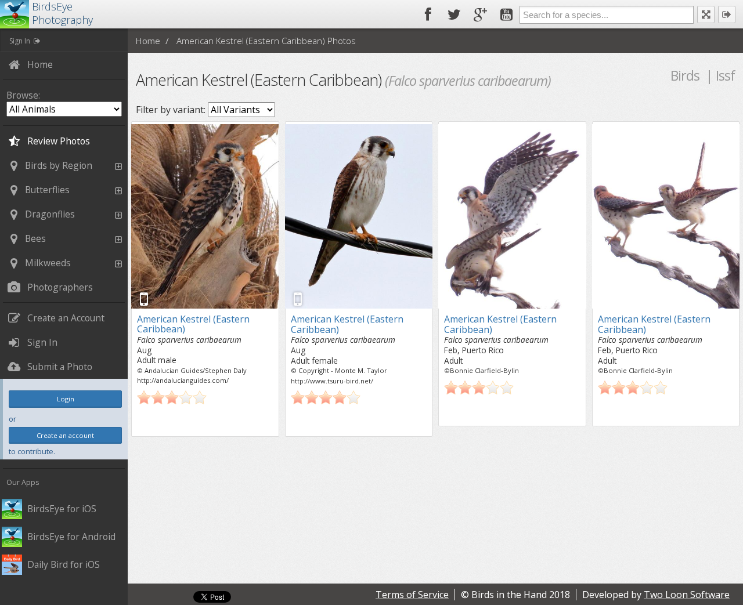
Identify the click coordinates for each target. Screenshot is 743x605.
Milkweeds (48, 262)
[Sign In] (726, 14)
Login (65, 398)
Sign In (20, 41)
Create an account (65, 435)
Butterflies (47, 189)
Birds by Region (58, 165)
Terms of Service (412, 594)
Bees (35, 238)
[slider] (172, 397)
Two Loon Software (687, 594)
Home (147, 40)
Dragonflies (50, 214)
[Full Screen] (706, 14)
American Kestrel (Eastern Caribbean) (193, 324)
